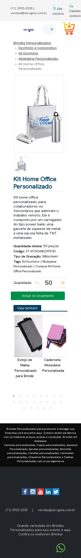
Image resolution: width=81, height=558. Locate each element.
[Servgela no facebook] (25, 493)
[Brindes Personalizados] (28, 29)
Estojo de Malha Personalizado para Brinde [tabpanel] (25, 367)
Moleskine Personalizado (38, 58)
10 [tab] (21, 403)
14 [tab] (48, 403)
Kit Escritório (28, 53)
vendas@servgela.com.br (56, 510)
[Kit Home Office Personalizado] (20, 164)
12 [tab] (35, 403)
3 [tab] (28, 397)
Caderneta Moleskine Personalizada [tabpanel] (53, 365)
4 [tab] (35, 397)
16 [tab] (62, 403)
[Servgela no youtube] (40, 493)
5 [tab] (42, 397)
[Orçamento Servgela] (66, 29)
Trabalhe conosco (75, 13)
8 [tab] (62, 397)
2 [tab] (21, 397)
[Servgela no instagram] (32, 493)
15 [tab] (55, 403)
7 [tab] (55, 397)
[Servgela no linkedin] (48, 493)
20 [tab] (45, 409)
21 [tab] (52, 409)
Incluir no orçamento (38, 295)
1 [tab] (15, 397)
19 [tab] (38, 409)
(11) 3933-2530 (17, 510)
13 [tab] (42, 403)
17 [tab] (25, 409)
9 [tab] (15, 403)
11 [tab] (28, 403)
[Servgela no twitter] (55, 493)
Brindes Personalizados (32, 43)
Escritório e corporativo (38, 48)
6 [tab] (48, 397)
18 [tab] (31, 409)
